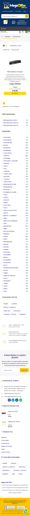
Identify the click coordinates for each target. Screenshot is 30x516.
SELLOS (5, 265)
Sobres (20, 474)
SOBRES (5, 273)
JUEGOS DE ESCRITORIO (10, 210)
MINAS (5, 229)
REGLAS (5, 257)
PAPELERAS (6, 234)
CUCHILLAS (6, 179)
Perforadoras (16, 36)
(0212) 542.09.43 (21, 22)
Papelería (7, 36)
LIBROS (5, 218)
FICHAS (5, 195)
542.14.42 (17, 393)
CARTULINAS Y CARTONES (10, 161)
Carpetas (14, 304)
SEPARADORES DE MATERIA (10, 268)
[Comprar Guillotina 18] (3, 423)
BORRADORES (7, 150)
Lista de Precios (5, 452)
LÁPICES (5, 213)
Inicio (3, 485)
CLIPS (4, 169)
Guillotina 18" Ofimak (14, 422)
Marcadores (17, 311)
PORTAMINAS (7, 255)
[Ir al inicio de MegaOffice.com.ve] (1, 36)
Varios (3, 449)
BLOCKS (5, 145)
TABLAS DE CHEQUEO (9, 275)
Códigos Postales (16, 492)
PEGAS (5, 239)
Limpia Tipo (7, 311)
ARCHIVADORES (7, 142)
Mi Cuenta (18, 11)
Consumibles (5, 440)
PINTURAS (6, 247)
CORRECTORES (7, 174)
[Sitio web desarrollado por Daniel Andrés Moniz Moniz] (9, 507)
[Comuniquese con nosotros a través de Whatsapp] (13, 23)
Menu (4, 29)
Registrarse (17, 485)
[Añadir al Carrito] (11, 71)
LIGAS (4, 223)
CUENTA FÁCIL (7, 182)
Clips (13, 474)
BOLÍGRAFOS (6, 148)
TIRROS (5, 289)
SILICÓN (5, 270)
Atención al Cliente (8, 11)
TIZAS (4, 291)
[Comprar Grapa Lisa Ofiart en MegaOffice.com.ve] (3, 413)
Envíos (23, 487)
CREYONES (6, 176)
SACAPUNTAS (7, 262)
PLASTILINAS (6, 252)
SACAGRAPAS (7, 260)
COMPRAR (15, 93)
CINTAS (5, 166)
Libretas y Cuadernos (10, 307)
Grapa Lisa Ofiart (13, 411)
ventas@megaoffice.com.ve (12, 396)
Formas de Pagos (16, 487)
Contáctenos (24, 485)
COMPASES (6, 171)
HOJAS (5, 208)
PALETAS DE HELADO (9, 231)
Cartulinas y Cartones (10, 314)
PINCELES (5, 244)
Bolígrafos (23, 314)
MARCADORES (7, 226)
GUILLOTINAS (6, 205)
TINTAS (5, 286)
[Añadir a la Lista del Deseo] (15, 71)
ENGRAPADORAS (7, 187)
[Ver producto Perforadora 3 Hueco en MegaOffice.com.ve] (18, 71)
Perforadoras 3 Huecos (10, 38)
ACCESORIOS (7, 137)
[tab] (4, 46)
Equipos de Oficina (6, 446)
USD (24, 11)
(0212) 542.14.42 (21, 24)
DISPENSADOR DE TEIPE (9, 184)
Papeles (6, 304)
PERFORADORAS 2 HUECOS (10, 123)
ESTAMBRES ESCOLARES (9, 192)
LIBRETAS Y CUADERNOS (10, 215)
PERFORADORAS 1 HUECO (10, 120)
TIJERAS (5, 283)
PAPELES (5, 236)
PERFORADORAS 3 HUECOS (10, 125)
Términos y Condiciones (15, 490)
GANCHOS (6, 200)
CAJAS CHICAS (7, 153)
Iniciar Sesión (9, 485)
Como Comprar (6, 487)
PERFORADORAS (7, 242)
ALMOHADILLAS (7, 140)
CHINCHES (6, 163)
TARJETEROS (6, 281)
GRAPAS (5, 202)
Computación (5, 443)
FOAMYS (5, 197)
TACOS (5, 278)
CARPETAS (6, 155)
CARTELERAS (6, 158)
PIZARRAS (5, 249)
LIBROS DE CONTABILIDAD (10, 221)
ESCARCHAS (6, 189)
